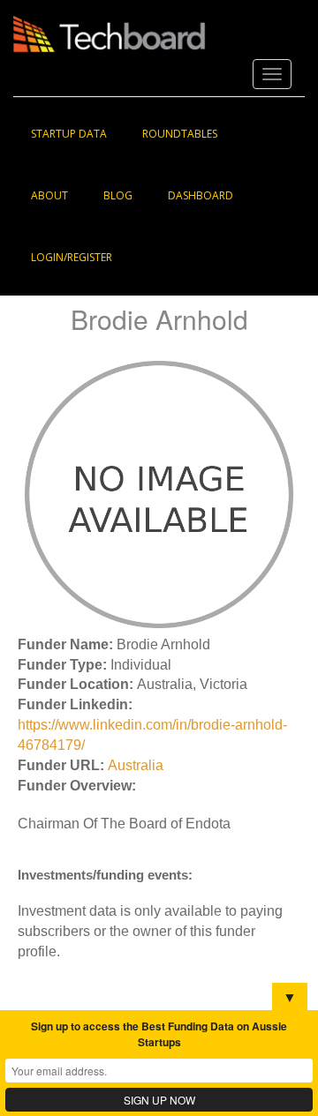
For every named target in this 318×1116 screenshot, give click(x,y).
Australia (135, 765)
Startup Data (69, 133)
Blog (117, 195)
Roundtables (179, 133)
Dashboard (200, 195)
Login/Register (71, 257)
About (49, 195)
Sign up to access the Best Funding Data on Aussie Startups (159, 1034)
